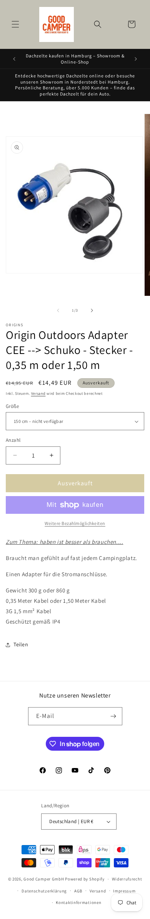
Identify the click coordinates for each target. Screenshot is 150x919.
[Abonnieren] (113, 716)
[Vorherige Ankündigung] (14, 58)
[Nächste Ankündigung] (135, 58)
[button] (15, 24)
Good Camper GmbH (43, 879)
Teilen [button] (20, 644)
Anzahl (13, 440)
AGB (78, 891)
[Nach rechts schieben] (91, 310)
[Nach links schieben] (58, 310)
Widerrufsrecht (127, 879)
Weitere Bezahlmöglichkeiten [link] (75, 523)
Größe (12, 406)
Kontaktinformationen (78, 902)
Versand (38, 393)
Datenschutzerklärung (44, 891)
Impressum (124, 891)
